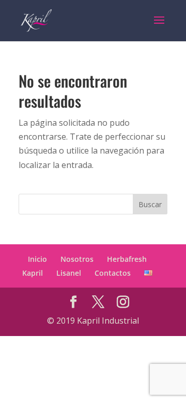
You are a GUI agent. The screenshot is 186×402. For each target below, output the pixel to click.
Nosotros (77, 259)
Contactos (113, 273)
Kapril (32, 273)
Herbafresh (127, 259)
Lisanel (68, 273)
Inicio (37, 259)
